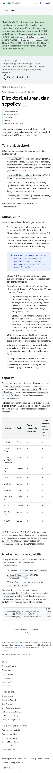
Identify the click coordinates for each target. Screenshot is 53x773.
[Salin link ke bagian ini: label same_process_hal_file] (43, 554)
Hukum (31, 759)
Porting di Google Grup (11, 720)
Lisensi (39, 759)
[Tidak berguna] (32, 92)
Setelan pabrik (7, 682)
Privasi (47, 759)
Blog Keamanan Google (11, 708)
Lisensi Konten (20, 645)
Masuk (47, 3)
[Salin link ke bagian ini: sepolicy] (16, 378)
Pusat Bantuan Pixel (9, 734)
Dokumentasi (9, 11)
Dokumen (12, 87)
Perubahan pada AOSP (12, 49)
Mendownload (7, 674)
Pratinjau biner (7, 678)
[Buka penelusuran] (35, 2)
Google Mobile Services (11, 742)
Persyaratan (6, 670)
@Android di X (7, 696)
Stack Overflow (8, 746)
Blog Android (7, 704)
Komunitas (22, 759)
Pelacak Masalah (8, 750)
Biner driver (6, 686)
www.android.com (9, 738)
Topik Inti (22, 87)
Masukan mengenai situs (13, 763)
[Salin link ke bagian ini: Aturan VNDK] (23, 217)
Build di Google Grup (10, 716)
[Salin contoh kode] (49, 609)
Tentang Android (9, 759)
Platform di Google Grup (11, 712)
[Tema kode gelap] (46, 609)
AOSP (4, 87)
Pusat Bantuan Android (11, 730)
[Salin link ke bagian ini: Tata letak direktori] (31, 145)
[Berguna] (29, 92)
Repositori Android (9, 666)
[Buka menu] (3, 3)
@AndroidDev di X (9, 700)
